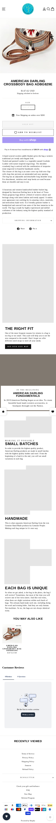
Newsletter (27, 777)
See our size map (18, 346)
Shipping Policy (28, 762)
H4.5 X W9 (28, 107)
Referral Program (28, 798)
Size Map (28, 794)
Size (27, 102)
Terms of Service (28, 754)
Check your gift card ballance (28, 786)
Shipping (20, 93)
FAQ (28, 790)
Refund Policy (28, 769)
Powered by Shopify (28, 821)
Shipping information (28, 220)
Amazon (28, 765)
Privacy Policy (28, 758)
